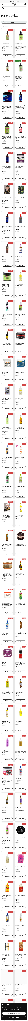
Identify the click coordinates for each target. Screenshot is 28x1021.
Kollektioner (8, 12)
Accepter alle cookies (14, 1013)
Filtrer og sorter (9, 22)
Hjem (2, 12)
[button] (24, 4)
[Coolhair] (13, 4)
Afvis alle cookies (14, 1017)
